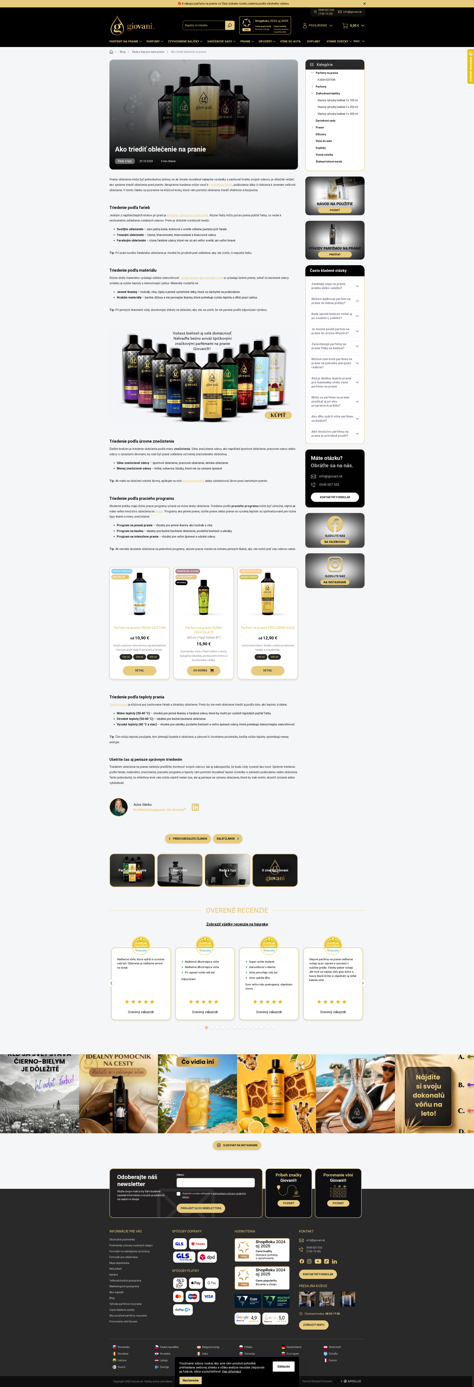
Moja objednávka (119, 1263)
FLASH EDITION (326, 79)
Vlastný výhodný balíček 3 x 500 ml (338, 113)
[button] (201, 1027)
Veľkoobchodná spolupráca (125, 1280)
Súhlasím (283, 1366)
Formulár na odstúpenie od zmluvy (129, 1251)
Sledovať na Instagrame (240, 1145)
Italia (205, 1353)
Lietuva (122, 1360)
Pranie (320, 127)
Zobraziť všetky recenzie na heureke (237, 924)
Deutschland (294, 1347)
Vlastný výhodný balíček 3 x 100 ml (338, 100)
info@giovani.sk (331, 476)
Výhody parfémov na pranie (125, 1303)
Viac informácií (231, 1371)
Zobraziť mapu (313, 1324)
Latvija (164, 1360)
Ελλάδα (333, 1353)
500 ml (153, 657)
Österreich (335, 1347)
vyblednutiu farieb (220, 185)
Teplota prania (118, 704)
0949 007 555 (329, 485)
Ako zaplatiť (116, 1292)
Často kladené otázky (122, 1309)
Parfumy (321, 86)
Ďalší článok (226, 838)
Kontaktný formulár (335, 497)
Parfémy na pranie (327, 72)
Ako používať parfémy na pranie (128, 1315)
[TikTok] (326, 1260)
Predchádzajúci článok (190, 838)
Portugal (292, 1367)
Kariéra (113, 1274)
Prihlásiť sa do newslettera (201, 1208)
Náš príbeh (115, 1268)
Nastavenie (191, 1380)
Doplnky (321, 147)
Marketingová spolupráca (124, 1286)
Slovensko (124, 1347)
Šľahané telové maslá (329, 161)
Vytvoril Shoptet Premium (317, 1381)
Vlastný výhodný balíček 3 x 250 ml (338, 106)
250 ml (139, 657)
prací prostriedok (193, 481)
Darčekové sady (325, 120)
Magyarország (210, 1347)
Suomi (121, 1367)
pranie (159, 511)
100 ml (126, 657)
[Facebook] (302, 1260)
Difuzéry (321, 134)
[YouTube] (318, 1260)
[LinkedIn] (334, 1260)
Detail (139, 670)
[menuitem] (126, 41)
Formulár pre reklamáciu (123, 1257)
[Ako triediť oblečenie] (203, 375)
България (293, 1353)
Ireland (291, 1360)
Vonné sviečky (324, 154)
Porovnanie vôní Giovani (123, 1321)
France (333, 1360)
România (123, 1353)
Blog (112, 1298)
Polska (248, 1347)
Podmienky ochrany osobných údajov (131, 1245)
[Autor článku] (119, 807)
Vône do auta (324, 141)
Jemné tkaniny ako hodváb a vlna (201, 278)
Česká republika (169, 1347)
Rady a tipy (125, 161)
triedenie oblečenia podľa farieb (187, 215)
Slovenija (249, 1353)
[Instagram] (309, 1260)
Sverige (164, 1367)
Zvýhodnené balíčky (328, 93)
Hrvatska (165, 1353)
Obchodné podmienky (122, 1239)
